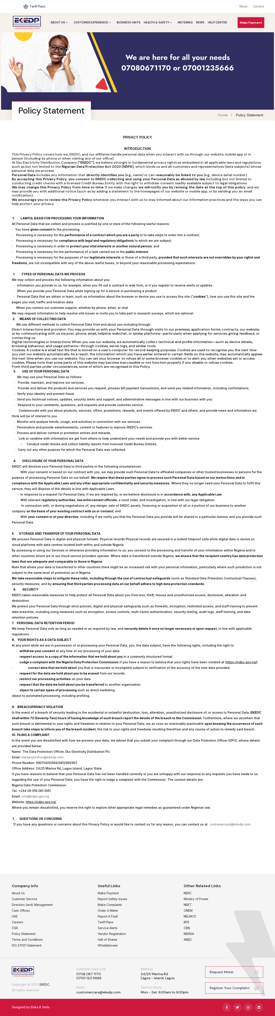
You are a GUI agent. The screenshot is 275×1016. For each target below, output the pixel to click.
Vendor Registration (112, 934)
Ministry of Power (196, 899)
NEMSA (189, 934)
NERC (188, 893)
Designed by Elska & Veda (30, 1007)
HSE (15, 916)
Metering (185, 22)
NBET (188, 905)
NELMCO (190, 916)
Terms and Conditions (27, 939)
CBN (187, 928)
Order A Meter (108, 910)
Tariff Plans (37, 6)
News (244, 6)
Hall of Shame (107, 939)
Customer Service (24, 899)
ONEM (188, 910)
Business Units (129, 22)
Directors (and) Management (32, 905)
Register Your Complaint (230, 988)
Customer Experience (91, 22)
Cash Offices (21, 910)
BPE (186, 922)
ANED (188, 939)
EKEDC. (45, 984)
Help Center (217, 22)
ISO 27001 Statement (26, 945)
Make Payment (251, 23)
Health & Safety (156, 22)
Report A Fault (108, 916)
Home (223, 115)
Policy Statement (23, 934)
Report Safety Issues (112, 899)
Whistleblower (108, 945)
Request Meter (222, 972)
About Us (57, 22)
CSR (15, 928)
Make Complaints (110, 905)
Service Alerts (108, 928)
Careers (258, 6)
